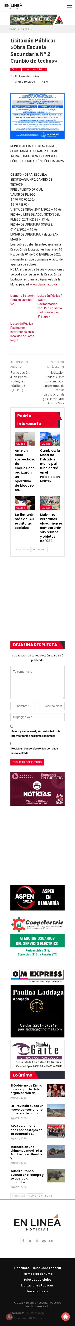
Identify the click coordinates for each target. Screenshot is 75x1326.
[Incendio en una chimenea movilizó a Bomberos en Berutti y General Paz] (56, 1151)
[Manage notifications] (9, 1317)
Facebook (20, 1318)
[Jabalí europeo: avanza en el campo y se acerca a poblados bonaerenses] (56, 1175)
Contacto (21, 1268)
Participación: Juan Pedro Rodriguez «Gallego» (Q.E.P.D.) (20, 381)
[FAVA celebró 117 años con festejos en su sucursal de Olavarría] (56, 1131)
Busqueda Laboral (47, 1268)
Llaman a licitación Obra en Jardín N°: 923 (22, 300)
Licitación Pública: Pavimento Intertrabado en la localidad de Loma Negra (22, 332)
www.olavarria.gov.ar (44, 284)
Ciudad (16, 69)
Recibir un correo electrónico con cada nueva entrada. (34, 751)
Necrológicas (37, 1291)
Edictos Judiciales (37, 1280)
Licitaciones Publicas (34, 69)
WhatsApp (37, 1313)
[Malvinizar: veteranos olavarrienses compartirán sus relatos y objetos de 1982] (50, 503)
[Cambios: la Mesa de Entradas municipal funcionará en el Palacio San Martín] (50, 439)
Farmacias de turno (37, 1274)
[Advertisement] (37, 601)
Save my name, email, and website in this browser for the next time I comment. (35, 733)
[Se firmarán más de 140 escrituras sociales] (25, 503)
